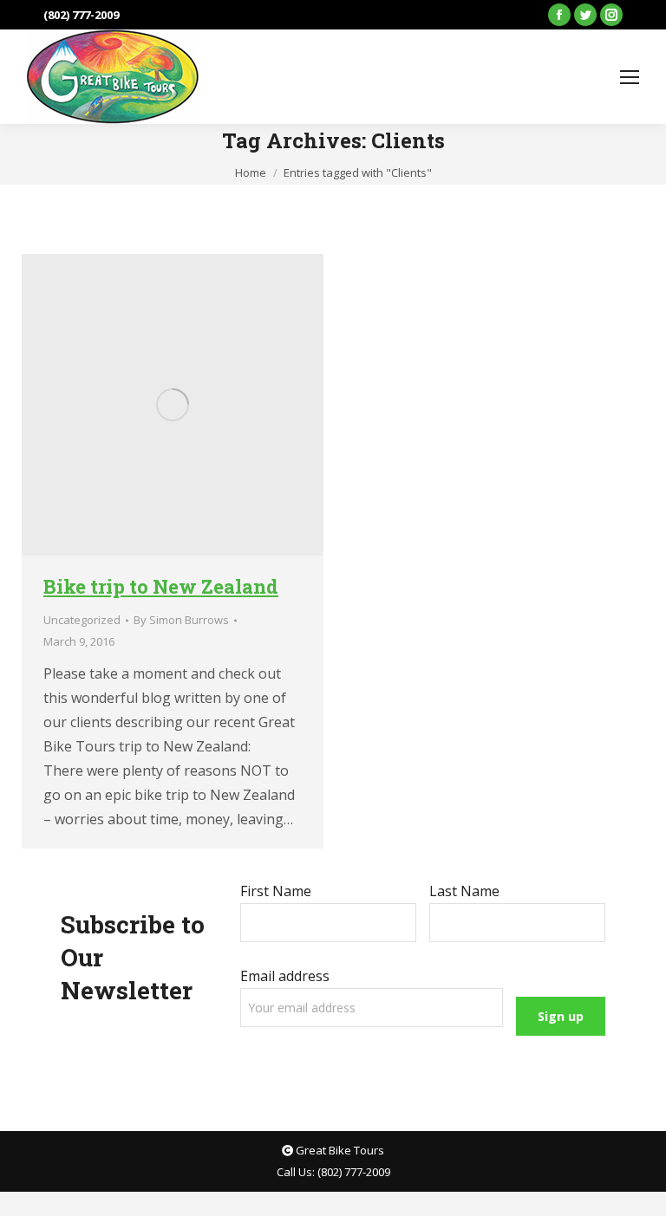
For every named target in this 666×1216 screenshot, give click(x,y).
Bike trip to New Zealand (160, 586)
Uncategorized (82, 620)
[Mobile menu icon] (629, 77)
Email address (285, 975)
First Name (275, 891)
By (181, 620)
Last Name (464, 891)
